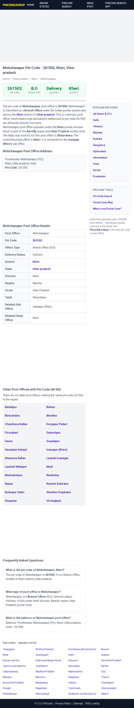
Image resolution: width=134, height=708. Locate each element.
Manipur (7, 677)
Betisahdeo (12, 415)
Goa (103, 671)
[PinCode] (14, 5)
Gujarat (105, 654)
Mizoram (41, 677)
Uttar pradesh (46, 114)
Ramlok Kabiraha (57, 483)
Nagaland (73, 677)
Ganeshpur (53, 432)
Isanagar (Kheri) (56, 449)
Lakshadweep (10, 671)
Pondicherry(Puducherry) (82, 649)
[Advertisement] (67, 34)
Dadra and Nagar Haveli (48, 660)
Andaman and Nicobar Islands (83, 693)
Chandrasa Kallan (16, 424)
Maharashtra (75, 671)
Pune (96, 163)
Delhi (96, 120)
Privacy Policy (62, 703)
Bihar (6, 654)
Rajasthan (41, 688)
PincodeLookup (99, 229)
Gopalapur (53, 441)
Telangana (8, 649)
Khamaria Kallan (15, 458)
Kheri (20, 114)
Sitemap (78, 703)
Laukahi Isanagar (57, 458)
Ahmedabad (100, 157)
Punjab (6, 688)
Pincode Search (67, 5)
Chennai (97, 126)
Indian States (44, 5)
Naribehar (52, 475)
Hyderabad (99, 151)
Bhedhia (51, 415)
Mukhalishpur (13, 475)
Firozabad (11, 432)
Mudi (49, 466)
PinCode (48, 703)
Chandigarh (107, 682)
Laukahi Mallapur (16, 466)
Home (30, 4)
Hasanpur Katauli (16, 449)
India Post (90, 5)
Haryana (73, 660)
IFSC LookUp (92, 703)
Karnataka (74, 666)
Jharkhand (41, 666)
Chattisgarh (42, 654)
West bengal (42, 693)
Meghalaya (42, 682)
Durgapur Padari (56, 424)
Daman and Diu (11, 660)
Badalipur (11, 407)
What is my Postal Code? (107, 208)
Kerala (97, 170)
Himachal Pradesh (111, 660)
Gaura (9, 441)
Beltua (50, 407)
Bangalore (99, 145)
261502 (37, 240)
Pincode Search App (115, 5)
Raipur (9, 483)
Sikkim (105, 693)
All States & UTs (102, 113)
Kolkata (97, 138)
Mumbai (97, 132)
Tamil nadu (74, 688)
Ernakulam (99, 176)
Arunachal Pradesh (13, 682)
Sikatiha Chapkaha (58, 492)
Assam (105, 649)
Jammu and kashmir (14, 666)
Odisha (72, 682)
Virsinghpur (53, 500)
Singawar (11, 500)
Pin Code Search (102, 196)
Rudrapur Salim (14, 492)
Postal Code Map (103, 202)
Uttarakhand (10, 693)
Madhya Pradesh (45, 671)
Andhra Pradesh (45, 649)
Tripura (105, 677)
